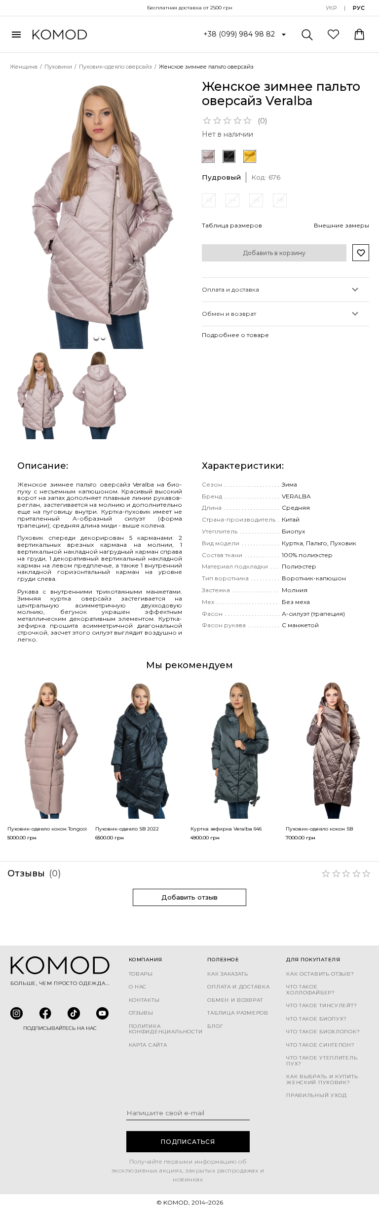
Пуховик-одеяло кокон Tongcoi (47, 829)
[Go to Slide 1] (96, 337)
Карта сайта (148, 1045)
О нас (138, 987)
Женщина (24, 66)
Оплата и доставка (238, 987)
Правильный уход (316, 1095)
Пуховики (58, 66)
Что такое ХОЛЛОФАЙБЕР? (310, 989)
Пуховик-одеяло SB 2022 (127, 829)
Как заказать (227, 974)
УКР (331, 8)
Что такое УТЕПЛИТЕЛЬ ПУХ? (321, 1060)
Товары (141, 974)
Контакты (144, 1000)
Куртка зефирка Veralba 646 (226, 829)
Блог (215, 1026)
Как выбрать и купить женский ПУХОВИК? (322, 1079)
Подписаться (188, 1141)
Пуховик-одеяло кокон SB (319, 829)
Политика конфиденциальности (166, 1029)
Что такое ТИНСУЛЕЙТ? (321, 1006)
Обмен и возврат (235, 1000)
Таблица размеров (237, 1013)
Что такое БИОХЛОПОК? (323, 1032)
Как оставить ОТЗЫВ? (320, 974)
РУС (359, 8)
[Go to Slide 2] (103, 337)
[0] (333, 34)
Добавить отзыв (189, 897)
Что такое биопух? (316, 1019)
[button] (100, 214)
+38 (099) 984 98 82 (239, 34)
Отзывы (141, 1013)
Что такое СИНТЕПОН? (320, 1045)
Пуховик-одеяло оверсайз (115, 66)
